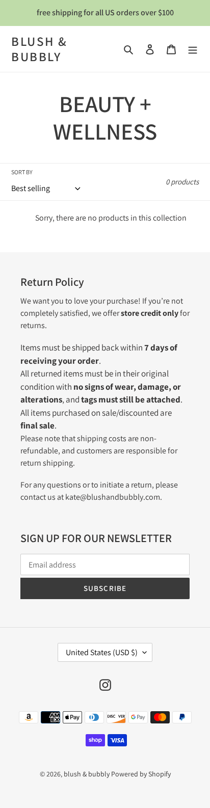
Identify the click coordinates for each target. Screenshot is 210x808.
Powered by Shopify (141, 773)
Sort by (22, 172)
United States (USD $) (102, 652)
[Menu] (192, 49)
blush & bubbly (39, 49)
